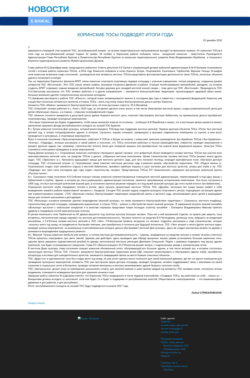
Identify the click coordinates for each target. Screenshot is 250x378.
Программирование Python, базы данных (172, 340)
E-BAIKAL (40, 21)
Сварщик (168, 369)
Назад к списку (36, 303)
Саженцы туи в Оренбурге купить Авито (174, 364)
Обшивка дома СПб (174, 349)
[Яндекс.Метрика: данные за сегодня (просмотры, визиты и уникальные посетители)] (88, 318)
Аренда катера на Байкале (171, 354)
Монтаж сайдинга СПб (175, 345)
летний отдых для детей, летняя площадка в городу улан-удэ (174, 328)
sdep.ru (166, 321)
